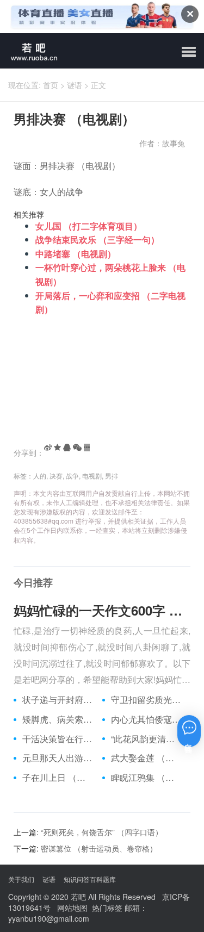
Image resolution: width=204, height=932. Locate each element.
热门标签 (107, 907)
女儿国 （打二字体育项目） (88, 226)
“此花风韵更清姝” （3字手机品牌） (147, 739)
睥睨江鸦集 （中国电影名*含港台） (147, 778)
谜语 (74, 84)
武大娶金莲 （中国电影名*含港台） (147, 758)
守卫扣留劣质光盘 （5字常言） (147, 700)
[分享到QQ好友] (67, 447)
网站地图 (72, 907)
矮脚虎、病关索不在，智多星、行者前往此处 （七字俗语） (58, 719)
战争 (72, 475)
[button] (189, 52)
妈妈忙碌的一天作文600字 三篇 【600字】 (102, 610)
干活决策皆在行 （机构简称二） (58, 739)
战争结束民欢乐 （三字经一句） (97, 239)
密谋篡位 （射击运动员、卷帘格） (99, 848)
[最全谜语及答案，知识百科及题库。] (30, 51)
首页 (50, 84)
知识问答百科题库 (90, 879)
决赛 (56, 475)
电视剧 (92, 475)
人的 (39, 475)
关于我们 (21, 879)
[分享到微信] (77, 447)
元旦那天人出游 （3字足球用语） (58, 758)
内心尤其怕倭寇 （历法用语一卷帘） (147, 719)
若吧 (78, 896)
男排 (111, 475)
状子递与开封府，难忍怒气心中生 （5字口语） (58, 700)
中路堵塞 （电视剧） (75, 253)
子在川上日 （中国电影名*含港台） (58, 778)
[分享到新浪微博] (48, 447)
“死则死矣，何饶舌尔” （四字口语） (102, 832)
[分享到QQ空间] (57, 447)
